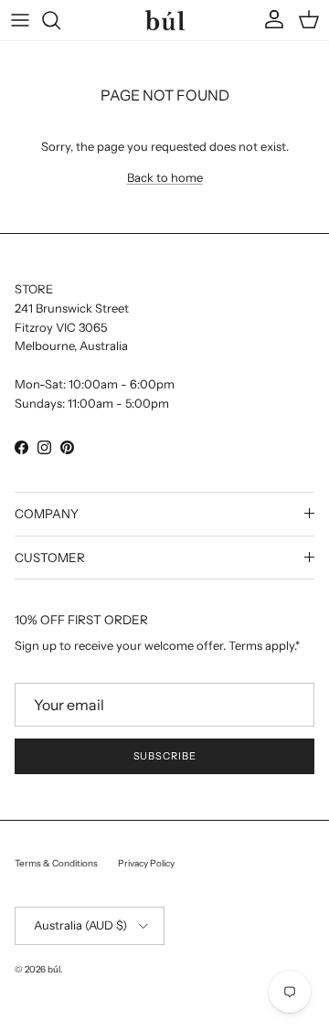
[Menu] (20, 20)
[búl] (165, 19)
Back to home (165, 177)
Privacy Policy (146, 863)
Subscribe (164, 755)
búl (54, 969)
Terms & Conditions (56, 863)
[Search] (60, 20)
